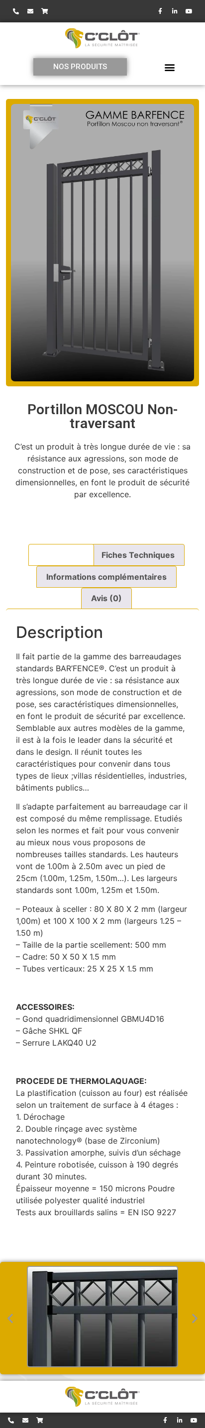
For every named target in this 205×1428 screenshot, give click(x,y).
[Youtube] (189, 11)
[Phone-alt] (16, 11)
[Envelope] (30, 11)
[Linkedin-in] (175, 11)
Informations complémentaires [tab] (106, 577)
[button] (169, 67)
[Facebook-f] (160, 11)
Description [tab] (61, 555)
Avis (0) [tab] (106, 598)
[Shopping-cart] (45, 11)
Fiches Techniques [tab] (138, 555)
